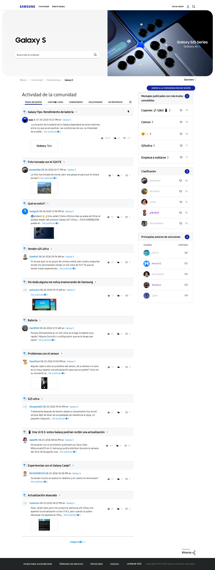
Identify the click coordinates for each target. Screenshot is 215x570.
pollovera (34, 290)
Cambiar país (134, 564)
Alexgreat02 (35, 406)
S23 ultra (33, 399)
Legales (114, 564)
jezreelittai (35, 169)
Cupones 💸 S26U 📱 (154, 110)
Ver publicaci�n (52, 131)
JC (34, 119)
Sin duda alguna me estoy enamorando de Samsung (60, 282)
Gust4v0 (33, 256)
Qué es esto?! (36, 203)
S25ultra (147, 145)
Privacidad (97, 564)
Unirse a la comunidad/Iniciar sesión (171, 88)
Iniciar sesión (178, 6)
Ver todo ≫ (165, 96)
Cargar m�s (76, 542)
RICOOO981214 (37, 473)
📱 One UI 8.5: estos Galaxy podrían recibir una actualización (66, 432)
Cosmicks (34, 503)
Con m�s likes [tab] (55, 102)
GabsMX (33, 440)
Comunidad (44, 6)
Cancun (146, 122)
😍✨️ (145, 134)
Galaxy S (66, 119)
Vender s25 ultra (38, 249)
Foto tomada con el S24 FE (44, 162)
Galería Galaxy (58, 6)
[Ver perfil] (25, 120)
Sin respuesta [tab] (115, 102)
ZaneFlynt (34, 361)
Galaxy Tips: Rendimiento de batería (51, 112)
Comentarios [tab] (76, 102)
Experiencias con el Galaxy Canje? (49, 465)
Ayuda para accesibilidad (37, 564)
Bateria (32, 320)
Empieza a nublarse (154, 157)
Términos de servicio (71, 564)
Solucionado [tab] (95, 102)
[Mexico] (27, 6)
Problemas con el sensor (43, 353)
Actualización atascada (42, 495)
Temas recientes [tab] (33, 102)
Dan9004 (34, 328)
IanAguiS (34, 211)
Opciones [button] (189, 79)
